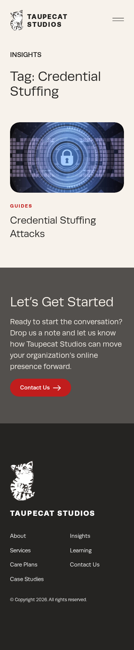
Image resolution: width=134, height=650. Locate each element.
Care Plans (24, 565)
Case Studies (27, 579)
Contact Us (35, 387)
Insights (80, 536)
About (18, 536)
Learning (81, 550)
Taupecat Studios (52, 513)
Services (20, 550)
